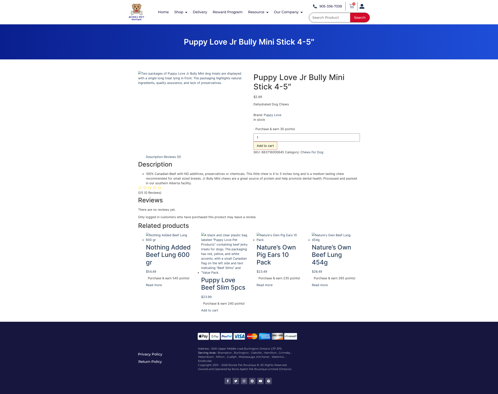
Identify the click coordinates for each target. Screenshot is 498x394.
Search (360, 17)
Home (163, 12)
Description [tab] (154, 157)
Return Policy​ (150, 362)
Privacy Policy (150, 354)
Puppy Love (272, 115)
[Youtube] (260, 381)
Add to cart (265, 146)
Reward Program (228, 12)
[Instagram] (244, 381)
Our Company (286, 12)
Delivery (200, 12)
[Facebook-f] (227, 381)
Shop (178, 12)
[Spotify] (268, 381)
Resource (256, 12)
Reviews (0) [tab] (172, 157)
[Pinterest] (252, 381)
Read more (154, 285)
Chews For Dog (312, 152)
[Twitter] (236, 381)
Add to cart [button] (209, 310)
